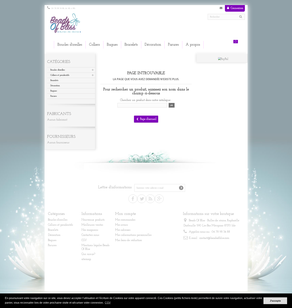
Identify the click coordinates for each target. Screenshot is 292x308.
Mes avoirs (121, 224)
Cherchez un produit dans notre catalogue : (146, 100)
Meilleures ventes (92, 224)
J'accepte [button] (275, 300)
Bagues (53, 91)
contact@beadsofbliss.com (214, 238)
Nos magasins (89, 230)
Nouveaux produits (92, 219)
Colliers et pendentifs (59, 75)
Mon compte (125, 214)
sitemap (86, 259)
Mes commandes (125, 219)
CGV (84, 240)
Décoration (55, 86)
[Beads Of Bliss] (95, 25)
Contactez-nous (221, 8)
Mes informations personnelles (133, 235)
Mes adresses (122, 230)
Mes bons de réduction (128, 240)
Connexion (236, 8)
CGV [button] (108, 302)
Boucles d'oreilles (57, 70)
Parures (53, 96)
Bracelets (54, 80)
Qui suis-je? (88, 254)
